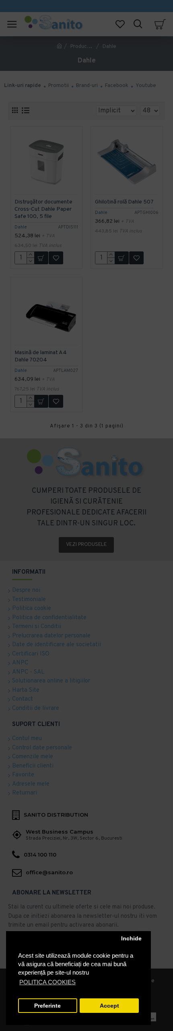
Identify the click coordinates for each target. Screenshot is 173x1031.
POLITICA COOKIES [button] (47, 982)
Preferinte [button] (47, 1006)
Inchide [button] (131, 939)
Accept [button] (109, 1006)
